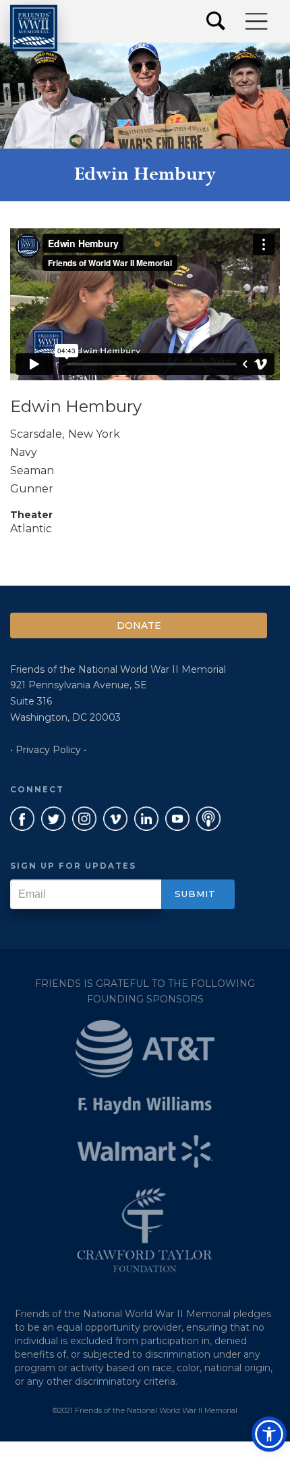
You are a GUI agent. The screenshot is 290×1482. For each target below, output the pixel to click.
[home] (33, 28)
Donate (139, 625)
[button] (257, 21)
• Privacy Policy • (48, 750)
